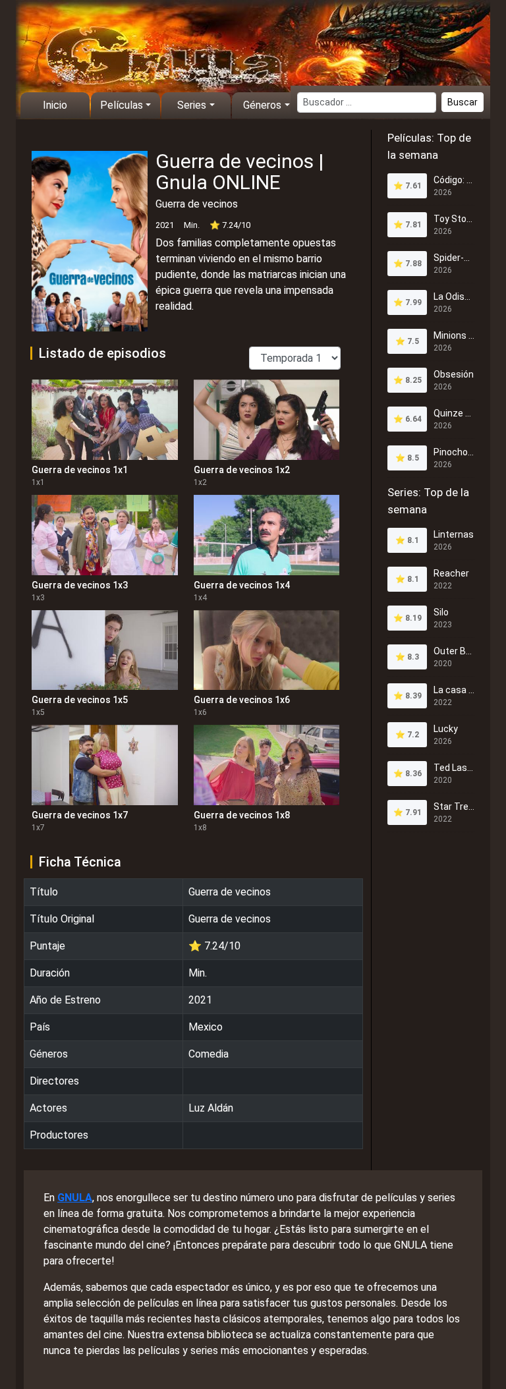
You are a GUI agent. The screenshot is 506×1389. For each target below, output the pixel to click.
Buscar (462, 102)
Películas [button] (121, 105)
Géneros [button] (262, 105)
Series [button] (191, 105)
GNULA (74, 1197)
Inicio (55, 105)
